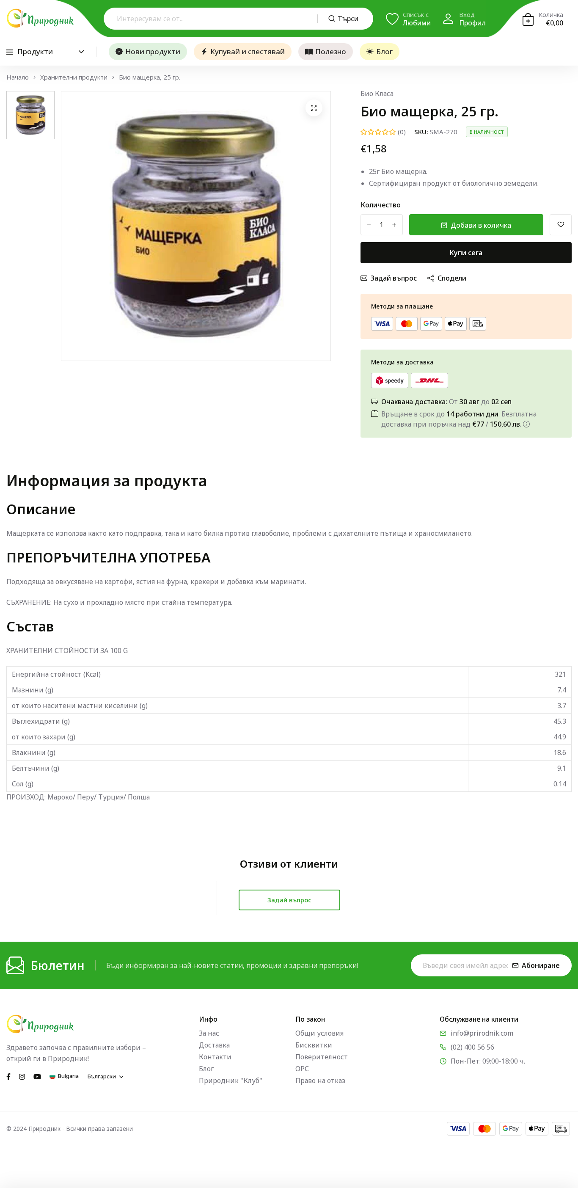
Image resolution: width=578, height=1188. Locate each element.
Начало (17, 77)
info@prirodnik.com (482, 1033)
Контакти (215, 1056)
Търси (348, 18)
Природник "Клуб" (230, 1080)
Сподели (452, 278)
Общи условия (319, 1033)
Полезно (330, 51)
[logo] (40, 18)
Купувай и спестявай (247, 51)
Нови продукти (152, 51)
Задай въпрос (394, 278)
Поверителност (321, 1056)
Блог (384, 51)
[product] (314, 107)
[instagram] (22, 1076)
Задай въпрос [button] (289, 900)
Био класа (377, 93)
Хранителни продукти (73, 77)
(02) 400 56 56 (472, 1047)
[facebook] (8, 1076)
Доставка (214, 1045)
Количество (381, 204)
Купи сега (466, 252)
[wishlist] (561, 224)
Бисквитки (313, 1045)
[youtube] (37, 1076)
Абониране (541, 965)
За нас (209, 1033)
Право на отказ (320, 1080)
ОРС (302, 1068)
